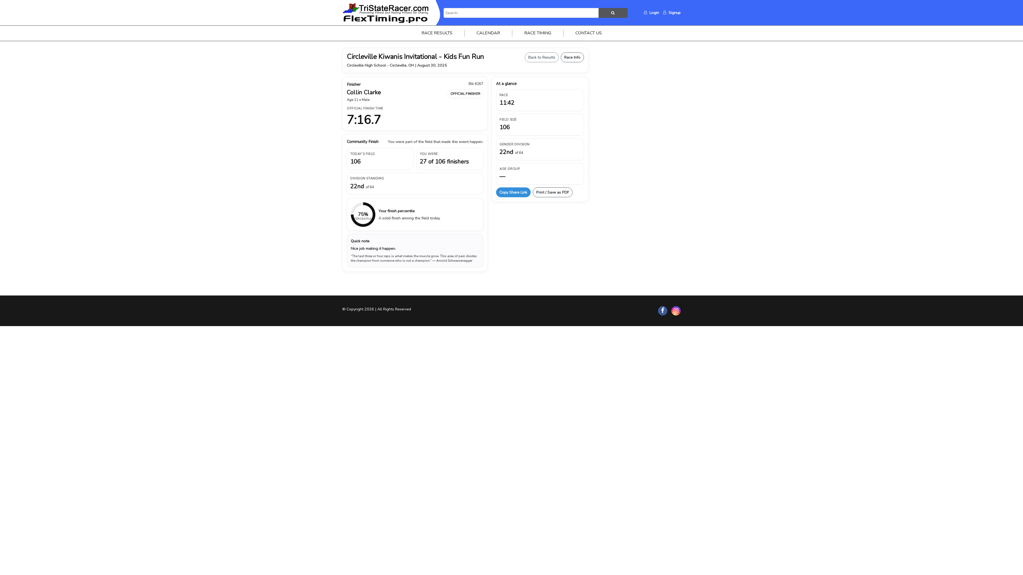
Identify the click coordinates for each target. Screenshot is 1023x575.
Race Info (572, 57)
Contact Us (588, 33)
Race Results (436, 33)
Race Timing (537, 33)
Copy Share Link (513, 192)
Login (653, 12)
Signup (674, 12)
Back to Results (541, 57)
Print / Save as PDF (552, 192)
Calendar (488, 33)
